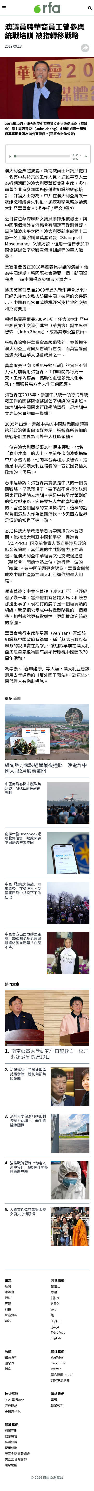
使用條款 (11, 1447)
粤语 (54, 1292)
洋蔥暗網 (11, 1405)
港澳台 (9, 1292)
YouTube (57, 1357)
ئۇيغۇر (55, 1326)
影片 (8, 1320)
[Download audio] (86, 155)
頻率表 (9, 1363)
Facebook (58, 1363)
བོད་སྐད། (55, 1320)
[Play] (11, 156)
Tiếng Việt (58, 1332)
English (56, 1338)
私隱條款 (11, 1442)
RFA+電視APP (14, 1399)
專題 (8, 1303)
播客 (8, 1368)
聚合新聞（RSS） (63, 1374)
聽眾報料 (57, 1405)
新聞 (8, 1286)
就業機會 (11, 1436)
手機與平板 (12, 1411)
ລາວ (53, 1309)
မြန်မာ (55, 1297)
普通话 (55, 1286)
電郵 (54, 1399)
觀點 (8, 1297)
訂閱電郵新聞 (60, 1380)
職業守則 (11, 1430)
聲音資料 (11, 1315)
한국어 (55, 1303)
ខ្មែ (52, 1315)
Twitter (56, 1368)
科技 (8, 1309)
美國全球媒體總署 (17, 1453)
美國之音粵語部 (16, 1459)
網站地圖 (11, 1465)
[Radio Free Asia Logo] (47, 7)
